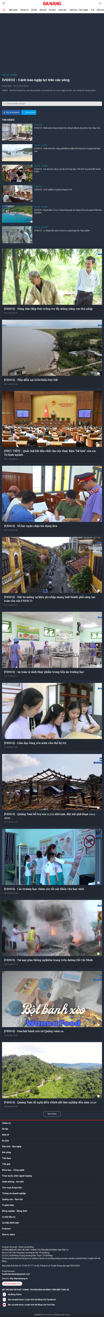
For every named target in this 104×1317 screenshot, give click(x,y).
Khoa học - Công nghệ (13, 1170)
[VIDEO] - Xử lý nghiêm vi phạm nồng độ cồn (53, 189)
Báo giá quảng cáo (12, 1284)
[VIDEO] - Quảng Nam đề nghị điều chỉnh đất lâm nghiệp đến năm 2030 (50, 1102)
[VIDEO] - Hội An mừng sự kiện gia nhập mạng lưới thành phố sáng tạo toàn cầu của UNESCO (49, 598)
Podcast (6, 1228)
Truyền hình (8, 1205)
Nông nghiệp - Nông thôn (14, 1211)
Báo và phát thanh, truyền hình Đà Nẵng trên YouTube (31, 1305)
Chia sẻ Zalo (30, 112)
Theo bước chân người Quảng (17, 1176)
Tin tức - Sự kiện (9, 75)
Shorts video (8, 1234)
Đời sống (6, 1152)
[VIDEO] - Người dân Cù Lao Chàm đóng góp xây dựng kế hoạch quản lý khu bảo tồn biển (68, 211)
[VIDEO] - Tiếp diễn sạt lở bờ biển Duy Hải (31, 380)
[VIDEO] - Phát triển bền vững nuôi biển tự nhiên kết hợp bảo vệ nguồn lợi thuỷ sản (67, 149)
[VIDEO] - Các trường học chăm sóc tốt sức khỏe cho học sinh (44, 889)
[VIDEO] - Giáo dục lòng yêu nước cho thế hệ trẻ (35, 743)
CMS (48, 1315)
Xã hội (34, 10)
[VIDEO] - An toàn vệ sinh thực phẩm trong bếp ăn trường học (44, 672)
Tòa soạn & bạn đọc (12, 1187)
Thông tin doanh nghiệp (14, 1193)
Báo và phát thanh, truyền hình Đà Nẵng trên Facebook (32, 1299)
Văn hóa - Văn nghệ (79, 10)
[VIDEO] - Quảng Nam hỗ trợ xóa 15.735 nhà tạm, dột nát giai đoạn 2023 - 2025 (50, 816)
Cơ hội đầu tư (8, 1217)
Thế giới (6, 1164)
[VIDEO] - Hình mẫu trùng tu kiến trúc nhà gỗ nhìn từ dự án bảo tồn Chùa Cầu (67, 128)
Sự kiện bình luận (10, 1222)
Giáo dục (62, 10)
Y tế (92, 10)
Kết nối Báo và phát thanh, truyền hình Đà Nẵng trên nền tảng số (35, 1290)
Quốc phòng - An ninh (13, 1181)
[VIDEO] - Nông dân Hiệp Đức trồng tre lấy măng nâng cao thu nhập (48, 308)
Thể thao (6, 1158)
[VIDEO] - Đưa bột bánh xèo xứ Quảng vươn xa (33, 1031)
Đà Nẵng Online (15, 1294)
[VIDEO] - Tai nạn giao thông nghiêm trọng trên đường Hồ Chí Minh (48, 960)
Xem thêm (52, 1114)
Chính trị (24, 10)
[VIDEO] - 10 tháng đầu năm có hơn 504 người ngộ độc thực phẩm (62, 230)
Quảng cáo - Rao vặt (12, 1199)
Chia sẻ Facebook (12, 112)
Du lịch (52, 10)
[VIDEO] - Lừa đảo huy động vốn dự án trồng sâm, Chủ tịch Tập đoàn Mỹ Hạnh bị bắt (67, 170)
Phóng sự (38, 125)
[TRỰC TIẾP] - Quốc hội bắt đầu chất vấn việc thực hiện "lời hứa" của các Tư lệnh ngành (50, 452)
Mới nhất (13, 10)
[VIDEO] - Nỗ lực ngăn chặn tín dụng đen (30, 526)
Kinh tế (43, 10)
